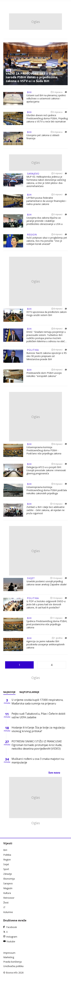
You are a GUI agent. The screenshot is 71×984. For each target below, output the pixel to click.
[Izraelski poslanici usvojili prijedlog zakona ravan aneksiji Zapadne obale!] (13, 584)
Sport (6, 869)
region (32, 234)
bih (8, 70)
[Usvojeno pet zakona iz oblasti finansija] (13, 138)
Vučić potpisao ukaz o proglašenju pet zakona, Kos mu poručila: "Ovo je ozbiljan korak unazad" (46, 240)
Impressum (9, 952)
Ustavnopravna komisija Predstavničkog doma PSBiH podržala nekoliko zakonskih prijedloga (46, 490)
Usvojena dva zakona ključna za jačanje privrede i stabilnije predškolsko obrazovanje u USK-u (44, 221)
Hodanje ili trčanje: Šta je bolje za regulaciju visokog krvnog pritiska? (38, 729)
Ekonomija (9, 878)
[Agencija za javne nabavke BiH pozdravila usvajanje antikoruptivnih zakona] (13, 644)
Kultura (7, 893)
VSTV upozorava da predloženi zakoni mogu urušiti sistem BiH (46, 313)
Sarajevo (8, 883)
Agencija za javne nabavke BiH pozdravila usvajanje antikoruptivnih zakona (45, 644)
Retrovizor (8, 897)
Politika (7, 854)
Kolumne (8, 912)
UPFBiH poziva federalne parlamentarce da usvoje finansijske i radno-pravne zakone (46, 201)
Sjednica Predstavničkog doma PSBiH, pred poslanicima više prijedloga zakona (46, 624)
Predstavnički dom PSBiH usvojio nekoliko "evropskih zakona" (44, 374)
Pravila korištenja (12, 961)
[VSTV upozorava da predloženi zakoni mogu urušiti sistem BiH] (13, 315)
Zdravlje (7, 873)
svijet (31, 578)
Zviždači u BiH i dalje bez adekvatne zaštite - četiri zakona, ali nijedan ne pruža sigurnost (45, 510)
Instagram (11, 936)
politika (33, 349)
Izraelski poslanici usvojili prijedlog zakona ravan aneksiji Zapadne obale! (46, 583)
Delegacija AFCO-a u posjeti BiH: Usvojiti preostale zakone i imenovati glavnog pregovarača (46, 470)
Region (7, 859)
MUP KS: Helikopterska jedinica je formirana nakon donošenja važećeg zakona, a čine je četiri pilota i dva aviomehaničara (46, 181)
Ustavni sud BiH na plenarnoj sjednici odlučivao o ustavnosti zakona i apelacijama (46, 98)
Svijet (6, 864)
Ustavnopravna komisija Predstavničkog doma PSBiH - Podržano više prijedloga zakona (43, 450)
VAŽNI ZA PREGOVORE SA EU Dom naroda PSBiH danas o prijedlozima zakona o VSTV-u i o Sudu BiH (31, 77)
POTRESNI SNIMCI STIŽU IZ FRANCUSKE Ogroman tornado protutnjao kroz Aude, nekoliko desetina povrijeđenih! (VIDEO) (37, 745)
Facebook (11, 927)
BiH (5, 850)
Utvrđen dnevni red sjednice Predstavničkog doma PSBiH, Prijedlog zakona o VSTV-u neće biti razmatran (47, 118)
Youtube (10, 941)
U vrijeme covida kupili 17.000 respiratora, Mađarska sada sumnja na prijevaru (37, 701)
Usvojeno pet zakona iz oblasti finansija (42, 137)
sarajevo (33, 173)
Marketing (8, 957)
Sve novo (54, 772)
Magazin (7, 888)
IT (4, 907)
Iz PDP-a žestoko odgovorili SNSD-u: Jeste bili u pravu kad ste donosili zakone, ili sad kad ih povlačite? (46, 604)
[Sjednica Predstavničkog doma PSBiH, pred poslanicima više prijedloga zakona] (13, 624)
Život (6, 902)
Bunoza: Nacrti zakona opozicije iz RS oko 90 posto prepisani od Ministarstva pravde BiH (46, 356)
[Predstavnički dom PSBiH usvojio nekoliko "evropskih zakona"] (13, 376)
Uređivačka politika (13, 966)
